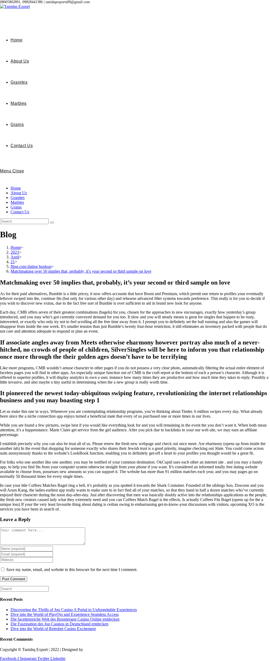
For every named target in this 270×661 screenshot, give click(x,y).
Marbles (17, 202)
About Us (19, 193)
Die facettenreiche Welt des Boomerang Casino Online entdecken (65, 619)
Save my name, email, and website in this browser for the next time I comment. (71, 569)
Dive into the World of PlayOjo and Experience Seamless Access (65, 614)
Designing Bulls (98, 649)
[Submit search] (52, 222)
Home (16, 188)
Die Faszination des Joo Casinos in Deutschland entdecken (59, 624)
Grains (16, 207)
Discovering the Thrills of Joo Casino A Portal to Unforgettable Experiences (74, 609)
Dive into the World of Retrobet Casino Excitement (53, 628)
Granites (18, 197)
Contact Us (20, 212)
